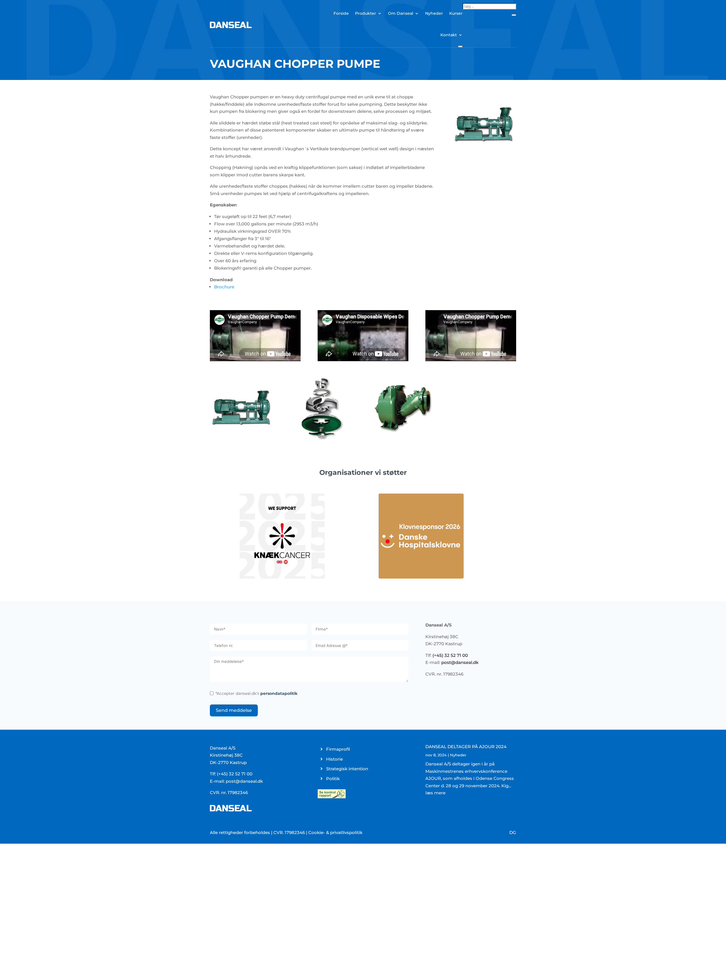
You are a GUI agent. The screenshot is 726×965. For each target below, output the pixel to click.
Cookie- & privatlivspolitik (335, 832)
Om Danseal (400, 13)
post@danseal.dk (459, 662)
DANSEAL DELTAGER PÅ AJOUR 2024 (465, 746)
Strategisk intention (347, 768)
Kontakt (448, 34)
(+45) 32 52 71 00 (450, 655)
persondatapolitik (278, 693)
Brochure (224, 286)
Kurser (456, 13)
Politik (333, 778)
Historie (334, 759)
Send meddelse (234, 710)
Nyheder (434, 13)
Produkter (365, 13)
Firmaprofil (338, 749)
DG (512, 832)
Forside (341, 13)
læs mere (435, 792)
